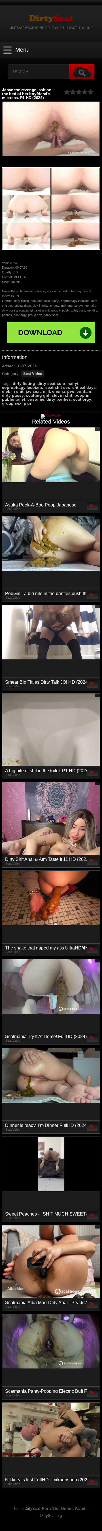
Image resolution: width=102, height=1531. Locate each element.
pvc (70, 391)
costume (35, 399)
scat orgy (82, 399)
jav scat (33, 391)
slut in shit (62, 395)
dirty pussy (13, 395)
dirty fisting (24, 383)
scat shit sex (57, 387)
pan (27, 403)
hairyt (72, 383)
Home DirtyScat (27, 1509)
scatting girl (37, 395)
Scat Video (32, 374)
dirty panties (58, 399)
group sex (12, 403)
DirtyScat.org (51, 1516)
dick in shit (13, 391)
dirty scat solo (51, 383)
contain (83, 391)
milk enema (54, 391)
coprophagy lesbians (22, 387)
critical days (84, 387)
